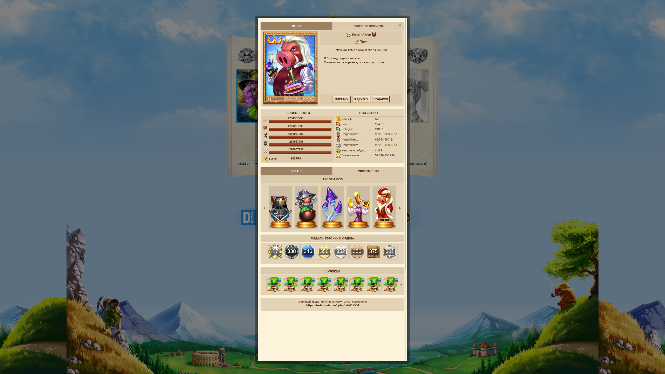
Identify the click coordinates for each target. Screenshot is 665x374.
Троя (364, 41)
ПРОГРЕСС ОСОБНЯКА (369, 26)
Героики (331, 238)
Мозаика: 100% (368, 171)
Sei (377, 118)
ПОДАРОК (381, 99)
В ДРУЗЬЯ (361, 99)
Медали (317, 238)
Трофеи (296, 171)
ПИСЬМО (341, 99)
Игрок (296, 25)
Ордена (348, 238)
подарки (332, 270)
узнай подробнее (355, 301)
